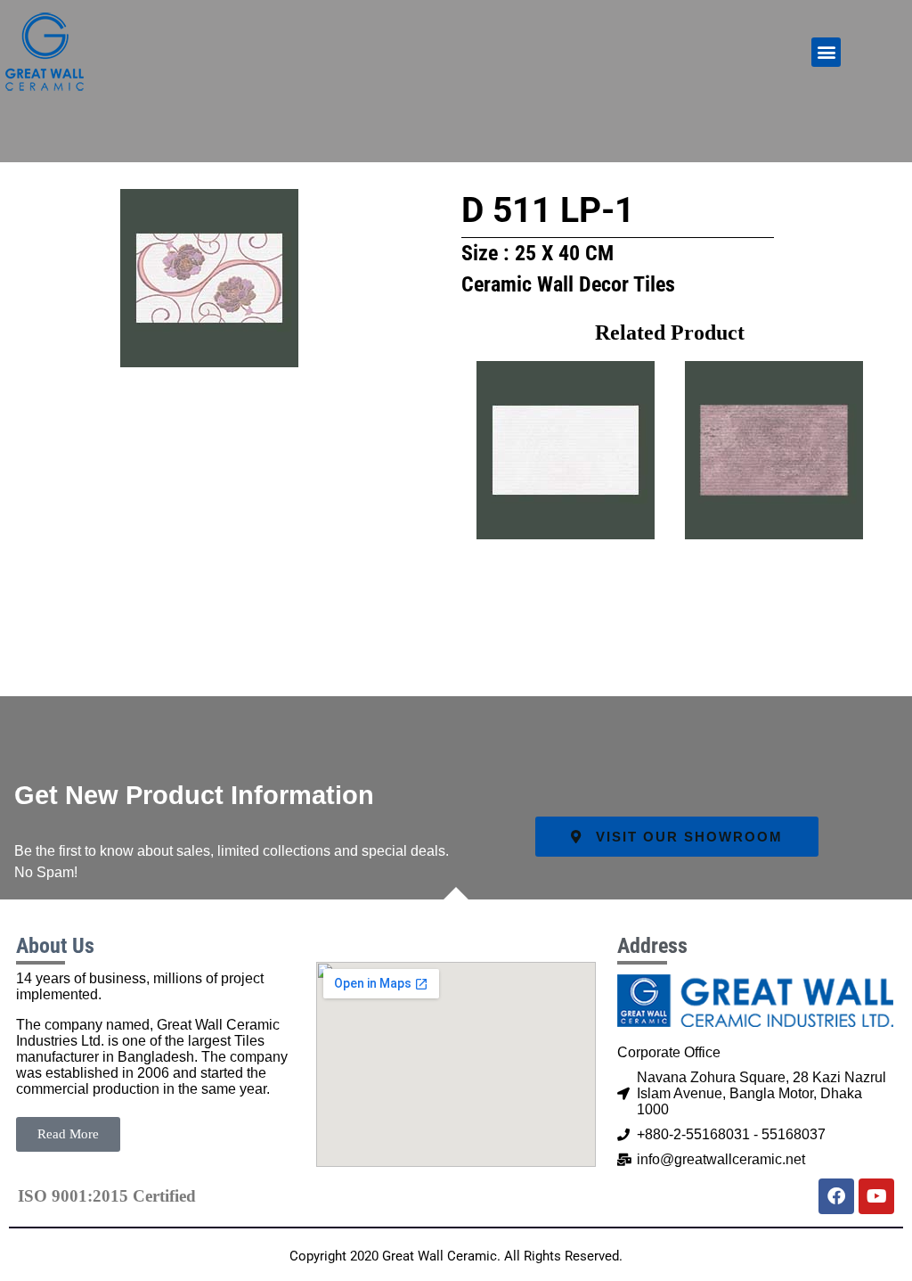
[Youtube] (876, 1196)
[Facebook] (836, 1196)
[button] (826, 52)
